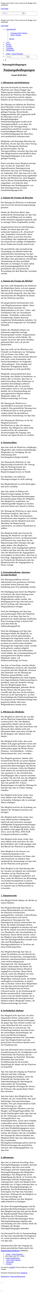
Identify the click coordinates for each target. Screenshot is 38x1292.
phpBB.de (24, 1273)
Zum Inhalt (4, 8)
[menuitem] (18, 33)
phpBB (11, 1267)
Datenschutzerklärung (10, 1250)
